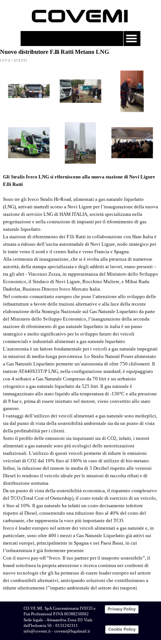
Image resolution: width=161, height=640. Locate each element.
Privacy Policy (122, 609)
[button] (29, 91)
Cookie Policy (122, 629)
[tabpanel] (80, 386)
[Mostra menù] (131, 38)
